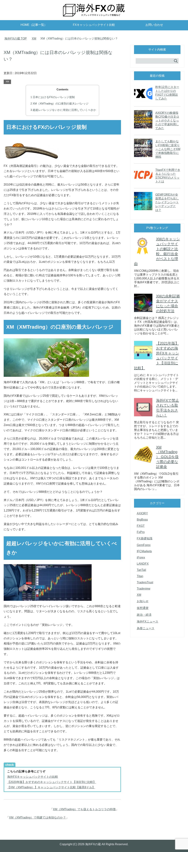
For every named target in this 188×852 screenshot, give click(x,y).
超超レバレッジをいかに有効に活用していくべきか (63, 109)
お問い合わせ (154, 24)
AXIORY (142, 513)
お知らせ (143, 601)
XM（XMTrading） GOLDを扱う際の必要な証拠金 (167, 457)
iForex (141, 557)
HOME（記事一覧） (34, 24)
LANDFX (143, 563)
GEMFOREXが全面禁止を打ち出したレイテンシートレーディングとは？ (167, 202)
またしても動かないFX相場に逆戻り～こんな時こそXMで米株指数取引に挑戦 (167, 149)
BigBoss (142, 519)
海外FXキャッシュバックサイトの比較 (32, 776)
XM (7, 81)
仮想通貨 (143, 608)
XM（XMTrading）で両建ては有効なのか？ (37, 817)
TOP (15, 38)
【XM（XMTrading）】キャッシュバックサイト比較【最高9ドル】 (51, 787)
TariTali (141, 569)
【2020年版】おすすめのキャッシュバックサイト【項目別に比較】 (51, 782)
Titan (140, 576)
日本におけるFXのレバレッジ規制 (52, 97)
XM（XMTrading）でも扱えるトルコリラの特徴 (84, 809)
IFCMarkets (144, 551)
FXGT (141, 525)
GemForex (144, 545)
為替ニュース (145, 628)
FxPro (141, 532)
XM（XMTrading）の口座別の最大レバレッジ (59, 103)
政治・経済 (144, 614)
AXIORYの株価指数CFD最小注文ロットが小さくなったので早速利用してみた (167, 120)
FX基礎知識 (144, 538)
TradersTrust (145, 582)
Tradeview (143, 588)
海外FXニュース (147, 621)
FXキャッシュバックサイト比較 (94, 24)
